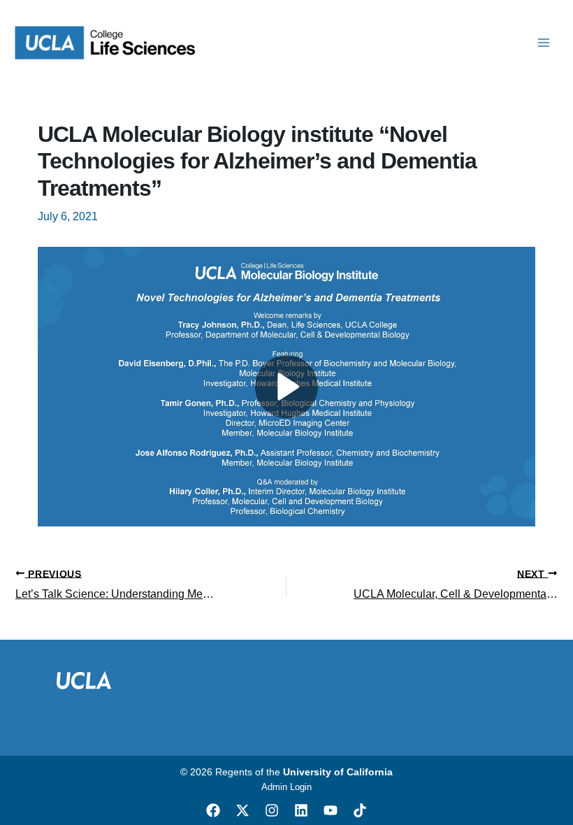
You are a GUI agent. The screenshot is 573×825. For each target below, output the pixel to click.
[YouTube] (331, 810)
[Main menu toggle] (543, 42)
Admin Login (286, 787)
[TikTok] (360, 810)
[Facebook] (213, 810)
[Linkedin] (301, 810)
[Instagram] (272, 810)
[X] (242, 810)
